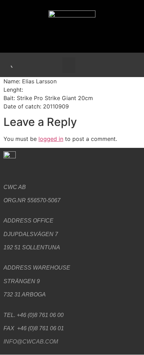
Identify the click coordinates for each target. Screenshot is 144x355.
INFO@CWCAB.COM (30, 342)
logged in (50, 138)
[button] (68, 65)
